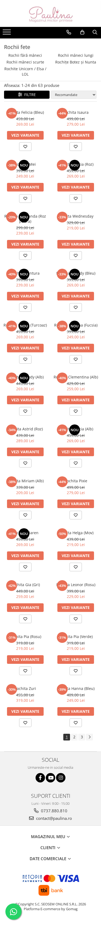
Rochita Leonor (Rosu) (75, 584)
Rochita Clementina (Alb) (76, 377)
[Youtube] (50, 777)
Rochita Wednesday (75, 216)
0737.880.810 (53, 810)
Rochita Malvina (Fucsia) (75, 325)
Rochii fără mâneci (25, 55)
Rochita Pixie (75, 480)
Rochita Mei (25, 164)
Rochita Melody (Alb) (25, 377)
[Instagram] (60, 777)
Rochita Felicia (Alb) (75, 428)
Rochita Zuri (25, 688)
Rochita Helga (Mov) (75, 532)
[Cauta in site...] (95, 32)
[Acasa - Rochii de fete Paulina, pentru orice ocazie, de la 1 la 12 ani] (51, 13)
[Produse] (7, 34)
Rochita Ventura (25, 273)
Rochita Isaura (76, 112)
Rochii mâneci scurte (25, 62)
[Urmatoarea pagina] (89, 737)
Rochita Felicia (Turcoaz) (25, 325)
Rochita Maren (25, 532)
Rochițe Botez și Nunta (75, 62)
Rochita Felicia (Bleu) (25, 112)
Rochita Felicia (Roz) (75, 164)
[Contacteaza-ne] (69, 32)
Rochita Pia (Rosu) (25, 636)
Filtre (29, 94)
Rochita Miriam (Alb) (25, 480)
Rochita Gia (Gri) (25, 584)
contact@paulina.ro (53, 818)
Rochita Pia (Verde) (76, 636)
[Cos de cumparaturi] (82, 32)
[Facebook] (40, 777)
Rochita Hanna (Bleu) (76, 688)
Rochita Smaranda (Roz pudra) (25, 219)
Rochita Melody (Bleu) (75, 273)
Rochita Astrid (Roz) (25, 428)
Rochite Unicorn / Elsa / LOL (25, 71)
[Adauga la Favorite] (25, 146)
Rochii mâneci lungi (75, 55)
